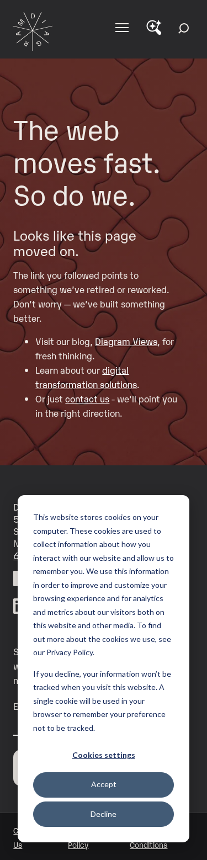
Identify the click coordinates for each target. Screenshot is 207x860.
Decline (103, 814)
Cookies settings (103, 755)
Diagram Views (126, 341)
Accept (103, 784)
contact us (87, 398)
